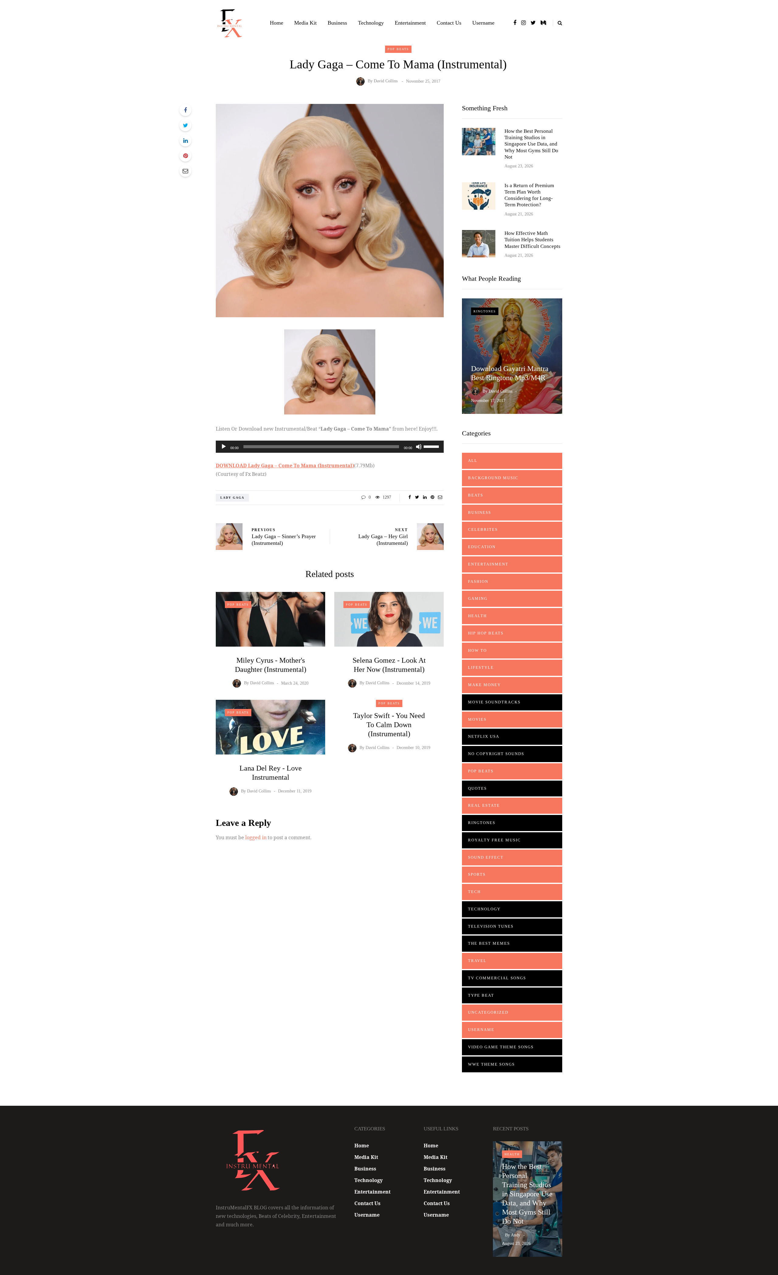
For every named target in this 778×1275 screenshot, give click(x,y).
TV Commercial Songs (497, 978)
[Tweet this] (185, 125)
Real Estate (484, 805)
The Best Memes (489, 943)
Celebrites (483, 529)
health (477, 615)
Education (482, 547)
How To (477, 650)
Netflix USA (483, 736)
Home (276, 23)
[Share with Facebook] (185, 110)
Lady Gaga (232, 497)
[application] (330, 447)
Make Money (484, 684)
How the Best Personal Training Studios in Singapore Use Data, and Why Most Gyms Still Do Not (531, 144)
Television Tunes (491, 926)
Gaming (477, 598)
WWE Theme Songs (491, 1064)
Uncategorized (488, 1012)
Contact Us (449, 23)
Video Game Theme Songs (501, 1047)
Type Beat (481, 995)
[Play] (224, 447)
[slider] (432, 446)
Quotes (477, 788)
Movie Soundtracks (494, 702)
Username (483, 23)
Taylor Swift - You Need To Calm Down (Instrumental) (389, 725)
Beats (475, 495)
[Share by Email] (185, 171)
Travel (477, 960)
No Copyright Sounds (496, 753)
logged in (256, 837)
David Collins (386, 81)
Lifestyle (481, 667)
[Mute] (419, 447)
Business (337, 23)
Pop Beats (398, 49)
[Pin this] (185, 155)
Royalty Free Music (494, 840)
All (472, 460)
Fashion (478, 581)
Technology (371, 23)
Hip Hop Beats (486, 633)
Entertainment (410, 23)
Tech (474, 891)
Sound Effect (486, 857)
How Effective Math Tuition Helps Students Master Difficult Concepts (532, 239)
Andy (515, 1235)
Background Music (493, 478)
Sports (477, 874)
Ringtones (484, 311)
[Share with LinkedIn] (185, 140)
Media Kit (305, 23)
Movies (477, 719)
